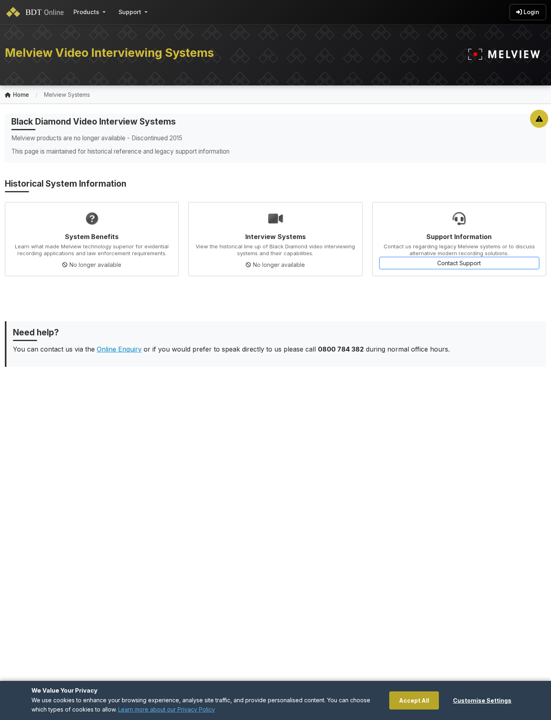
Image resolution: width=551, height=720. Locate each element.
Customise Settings (482, 700)
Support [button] (130, 11)
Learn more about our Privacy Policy (166, 709)
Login (531, 11)
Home (21, 94)
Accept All (414, 700)
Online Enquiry (119, 349)
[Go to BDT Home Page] (37, 12)
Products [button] (86, 11)
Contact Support (459, 263)
